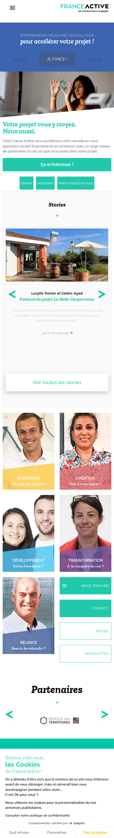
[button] (12, 7)
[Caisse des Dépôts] (60, 721)
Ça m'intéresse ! (57, 164)
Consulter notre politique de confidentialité (37, 815)
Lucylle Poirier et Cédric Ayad (57, 293)
